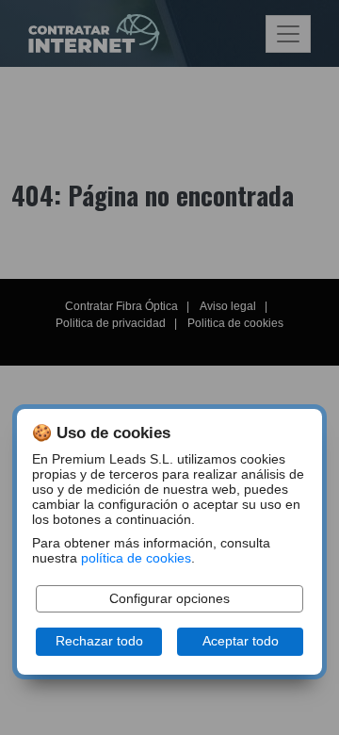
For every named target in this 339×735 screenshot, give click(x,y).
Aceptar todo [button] (240, 641)
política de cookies (136, 558)
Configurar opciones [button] (169, 599)
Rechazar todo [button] (99, 641)
